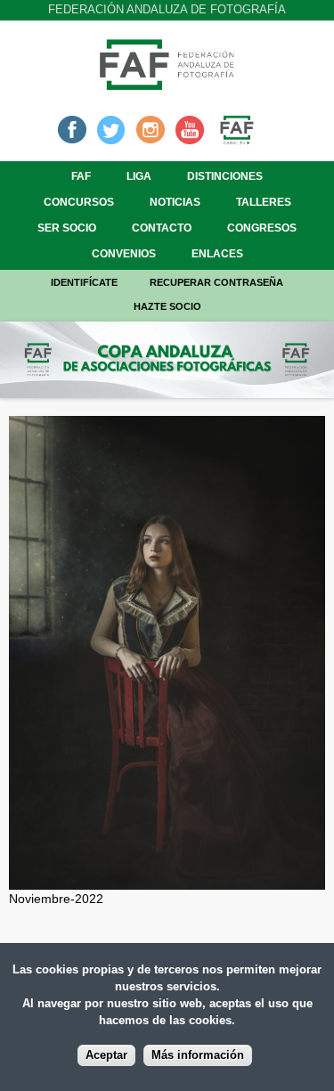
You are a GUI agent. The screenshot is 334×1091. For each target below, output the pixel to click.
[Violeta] (167, 880)
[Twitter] (111, 128)
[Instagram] (150, 128)
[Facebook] (72, 128)
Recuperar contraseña (216, 282)
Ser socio (66, 228)
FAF (81, 176)
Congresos (262, 228)
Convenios (124, 254)
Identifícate (84, 282)
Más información (197, 1055)
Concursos (79, 202)
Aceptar (106, 1055)
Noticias (175, 202)
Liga (138, 176)
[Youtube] (189, 128)
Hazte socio (167, 306)
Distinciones (225, 176)
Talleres (263, 202)
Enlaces (217, 254)
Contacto (161, 228)
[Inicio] (167, 84)
